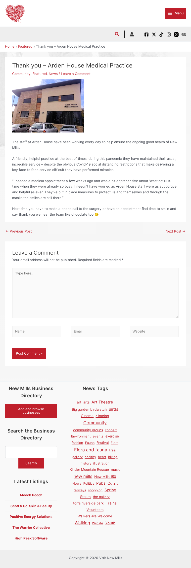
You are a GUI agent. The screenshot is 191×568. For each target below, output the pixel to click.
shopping (95, 490)
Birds (113, 409)
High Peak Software (31, 538)
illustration (101, 463)
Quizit (112, 483)
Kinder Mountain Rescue (89, 469)
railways (80, 490)
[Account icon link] (132, 34)
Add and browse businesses (31, 410)
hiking (112, 457)
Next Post (176, 231)
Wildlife (97, 523)
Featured (40, 74)
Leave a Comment (76, 74)
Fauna (90, 443)
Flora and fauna (90, 449)
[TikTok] (161, 34)
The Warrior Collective (31, 528)
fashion (77, 443)
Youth (110, 523)
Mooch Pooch (31, 495)
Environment (81, 436)
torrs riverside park (88, 503)
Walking (82, 522)
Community (21, 74)
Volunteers (95, 510)
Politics (88, 483)
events (98, 436)
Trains (111, 503)
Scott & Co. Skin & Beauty (31, 506)
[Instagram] (169, 34)
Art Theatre (102, 402)
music (115, 469)
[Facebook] (146, 34)
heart (102, 457)
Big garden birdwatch (89, 409)
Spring (110, 490)
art (79, 402)
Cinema (87, 416)
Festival (102, 443)
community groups (88, 430)
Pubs (100, 483)
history (86, 463)
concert (111, 430)
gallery (77, 457)
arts (86, 402)
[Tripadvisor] (184, 34)
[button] (117, 34)
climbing (102, 416)
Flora (114, 443)
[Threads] (176, 34)
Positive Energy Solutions (31, 517)
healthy (90, 457)
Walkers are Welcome (95, 516)
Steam (85, 497)
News (53, 74)
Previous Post (18, 231)
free (112, 450)
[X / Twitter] (154, 34)
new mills (83, 476)
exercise (112, 436)
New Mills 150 (105, 477)
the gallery (101, 497)
